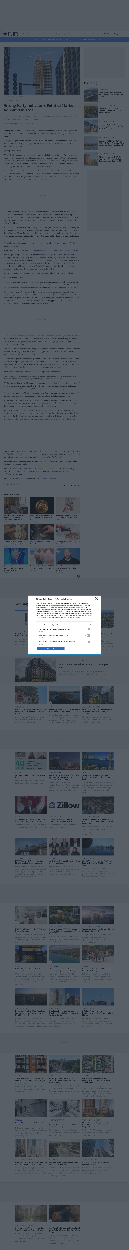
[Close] (97, 599)
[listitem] (64, 625)
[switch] (87, 629)
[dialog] (64, 625)
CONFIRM (50, 648)
